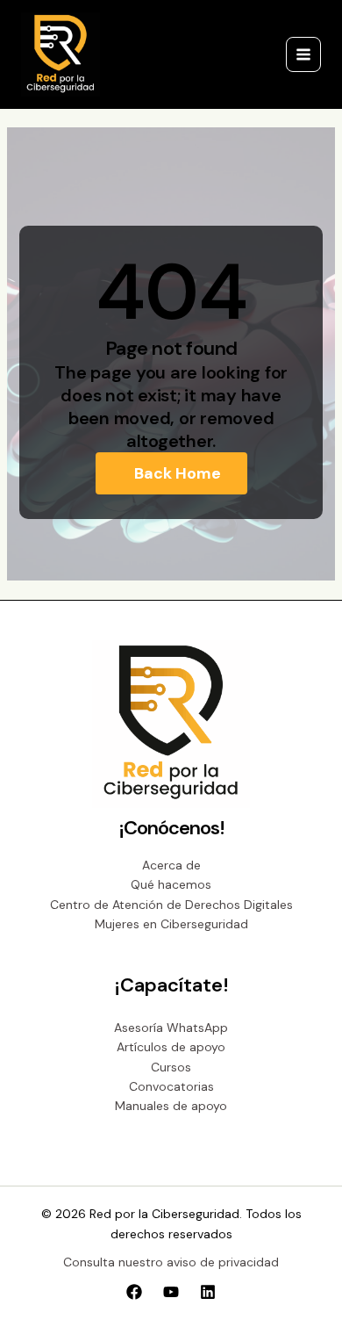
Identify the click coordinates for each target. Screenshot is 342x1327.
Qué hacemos (171, 884)
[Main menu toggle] (303, 54)
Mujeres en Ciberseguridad (171, 924)
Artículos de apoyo (171, 1047)
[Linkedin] (208, 1292)
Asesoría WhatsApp (171, 1027)
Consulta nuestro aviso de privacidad (171, 1262)
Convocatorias (171, 1086)
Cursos (171, 1067)
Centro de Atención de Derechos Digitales (171, 904)
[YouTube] (171, 1292)
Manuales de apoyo (171, 1106)
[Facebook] (134, 1292)
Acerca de (171, 865)
